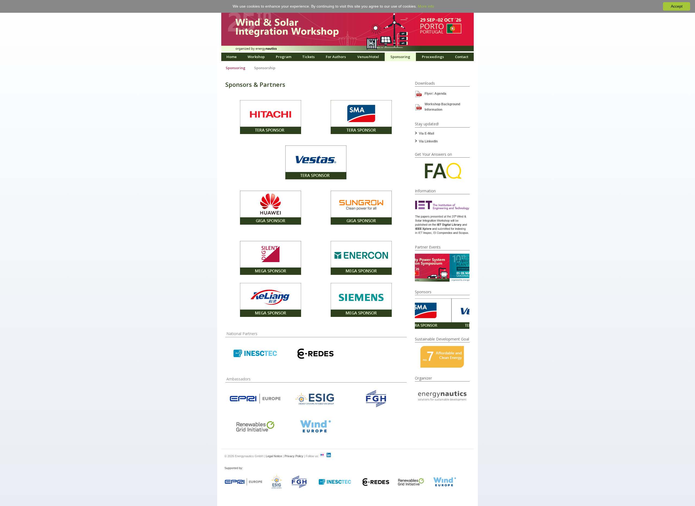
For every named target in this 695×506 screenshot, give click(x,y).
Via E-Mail (426, 133)
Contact (461, 56)
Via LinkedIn (428, 141)
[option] (442, 268)
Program (283, 56)
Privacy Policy (294, 456)
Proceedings (433, 56)
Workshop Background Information (442, 107)
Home (231, 56)
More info (426, 6)
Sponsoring (400, 56)
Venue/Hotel (368, 56)
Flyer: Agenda (435, 94)
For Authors (336, 56)
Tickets (308, 56)
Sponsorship (264, 67)
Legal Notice (274, 456)
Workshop (256, 56)
